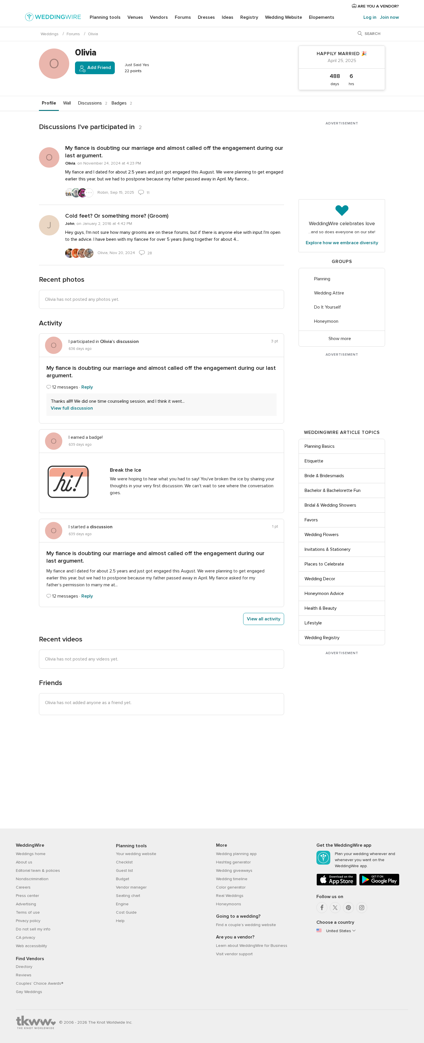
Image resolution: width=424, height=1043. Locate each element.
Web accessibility (31, 945)
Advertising (26, 904)
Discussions (90, 103)
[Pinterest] (348, 907)
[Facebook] (321, 907)
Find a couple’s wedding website (246, 924)
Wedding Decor (320, 579)
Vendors (159, 17)
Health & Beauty (321, 608)
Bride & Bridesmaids (324, 476)
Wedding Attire (329, 293)
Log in (369, 17)
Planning (322, 279)
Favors (311, 520)
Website (283, 17)
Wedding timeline (231, 878)
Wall (67, 103)
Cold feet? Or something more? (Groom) (116, 215)
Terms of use (28, 912)
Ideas (227, 17)
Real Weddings (229, 895)
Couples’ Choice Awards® (39, 983)
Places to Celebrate (324, 564)
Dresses (206, 17)
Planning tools (105, 17)
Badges (119, 103)
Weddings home (31, 853)
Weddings (50, 33)
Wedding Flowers (322, 535)
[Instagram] (361, 907)
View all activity (263, 619)
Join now (389, 17)
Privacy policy (28, 920)
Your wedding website (136, 853)
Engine (122, 904)
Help (120, 920)
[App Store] (336, 884)
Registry (249, 17)
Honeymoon (326, 321)
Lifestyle (313, 623)
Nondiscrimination (32, 878)
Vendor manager (131, 887)
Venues (135, 17)
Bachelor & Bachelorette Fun (333, 490)
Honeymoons (228, 904)
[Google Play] (379, 884)
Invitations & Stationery (327, 549)
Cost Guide (126, 912)
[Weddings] (53, 18)
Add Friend (98, 67)
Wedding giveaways (234, 870)
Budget (122, 878)
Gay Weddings (29, 991)
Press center (27, 895)
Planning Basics (320, 446)
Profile (49, 103)
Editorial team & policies (38, 870)
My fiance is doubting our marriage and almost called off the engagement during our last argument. (174, 152)
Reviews (23, 975)
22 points (132, 70)
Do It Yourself (327, 307)
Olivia (70, 163)
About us (24, 862)
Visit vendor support (234, 953)
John (69, 223)
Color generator (230, 887)
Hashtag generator (233, 862)
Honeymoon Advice (324, 593)
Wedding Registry (322, 638)
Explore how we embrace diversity (342, 243)
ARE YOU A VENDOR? (378, 6)
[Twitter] (335, 907)
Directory (24, 966)
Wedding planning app (236, 853)
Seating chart (128, 895)
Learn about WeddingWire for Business (251, 945)
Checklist (124, 862)
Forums (183, 17)
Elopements (321, 17)
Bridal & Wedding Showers (330, 505)
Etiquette (314, 461)
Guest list (124, 870)
